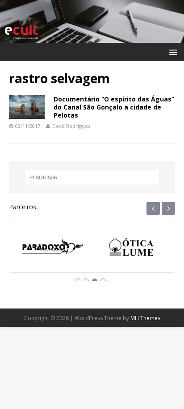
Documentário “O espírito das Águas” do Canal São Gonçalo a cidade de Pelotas (114, 107)
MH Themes (145, 318)
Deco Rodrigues (71, 125)
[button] (172, 51)
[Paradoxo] (53, 249)
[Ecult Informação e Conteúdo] (92, 37)
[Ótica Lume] (131, 249)
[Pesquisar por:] (92, 177)
